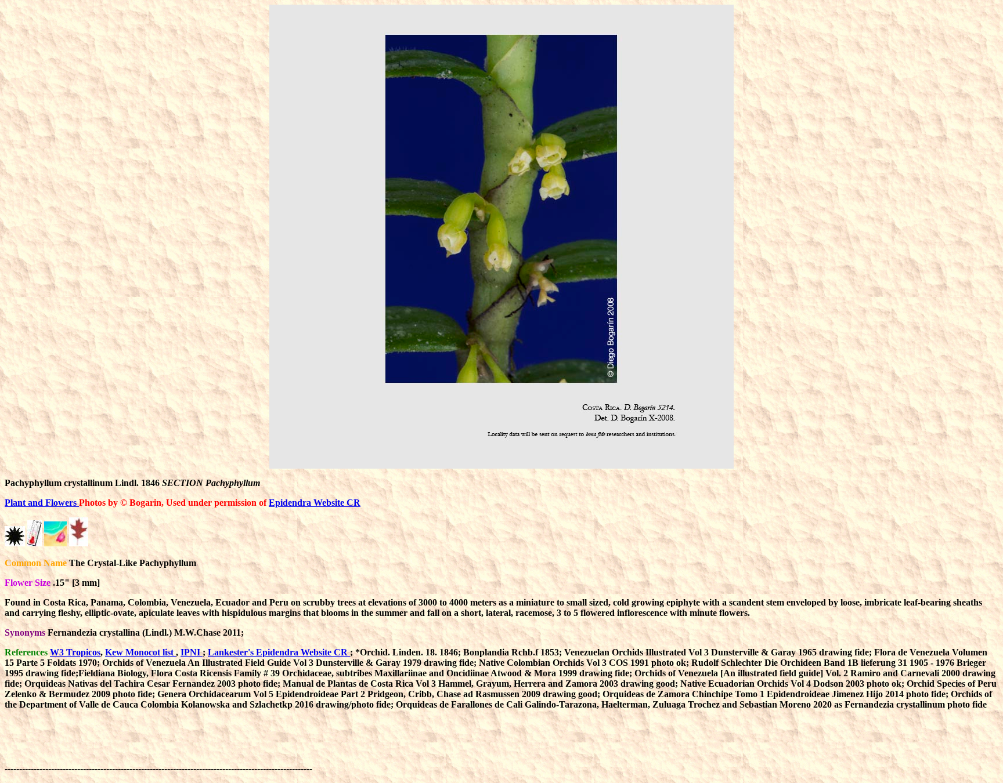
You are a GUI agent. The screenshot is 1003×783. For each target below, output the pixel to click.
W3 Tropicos (75, 652)
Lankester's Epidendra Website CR (279, 652)
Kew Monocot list (140, 652)
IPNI (192, 652)
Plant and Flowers (42, 502)
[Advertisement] (526, 745)
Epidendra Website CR (314, 502)
